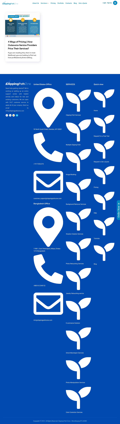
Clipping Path (13, 16)
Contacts (69, 3)
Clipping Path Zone (64, 421)
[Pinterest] (13, 115)
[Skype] (17, 115)
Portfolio (61, 3)
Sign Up (109, 3)
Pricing (53, 3)
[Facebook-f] (7, 115)
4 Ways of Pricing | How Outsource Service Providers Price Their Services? (22, 45)
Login (104, 3)
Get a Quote (83, 3)
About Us (36, 3)
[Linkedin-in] (10, 115)
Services (44, 3)
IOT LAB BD (83, 421)
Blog (75, 3)
